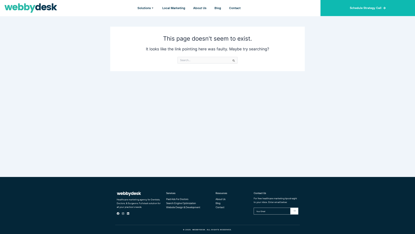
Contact (235, 8)
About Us (199, 8)
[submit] (294, 211)
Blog (217, 8)
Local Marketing (173, 8)
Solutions (144, 8)
